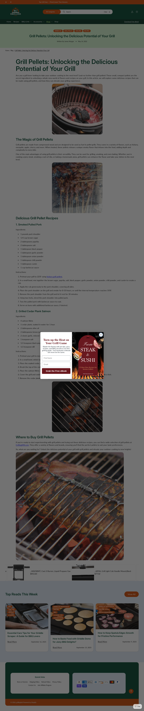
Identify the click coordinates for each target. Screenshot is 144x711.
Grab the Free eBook (56, 371)
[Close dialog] (101, 335)
